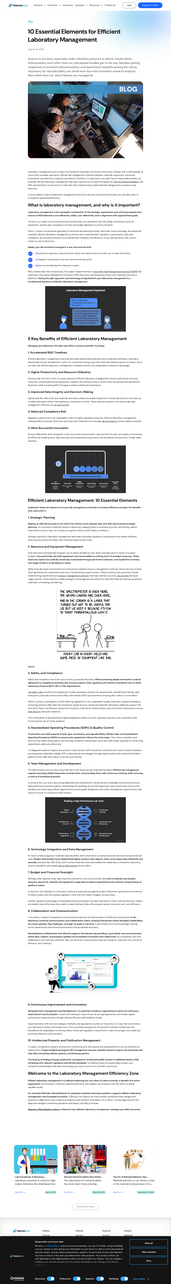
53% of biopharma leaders (126, 182)
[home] (18, 5)
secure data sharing (67, 865)
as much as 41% (61, 405)
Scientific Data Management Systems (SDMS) (116, 271)
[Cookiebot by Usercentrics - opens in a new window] (17, 1279)
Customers (67, 5)
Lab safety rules (35, 692)
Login (129, 5)
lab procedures (109, 421)
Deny (148, 1261)
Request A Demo (150, 5)
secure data (122, 575)
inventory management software (73, 575)
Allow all (149, 1243)
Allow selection (149, 1252)
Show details (139, 1279)
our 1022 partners (51, 1246)
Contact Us (110, 5)
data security (34, 711)
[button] (40, 5)
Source (31, 666)
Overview (46, 1235)
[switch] (77, 1279)
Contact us (128, 1235)
